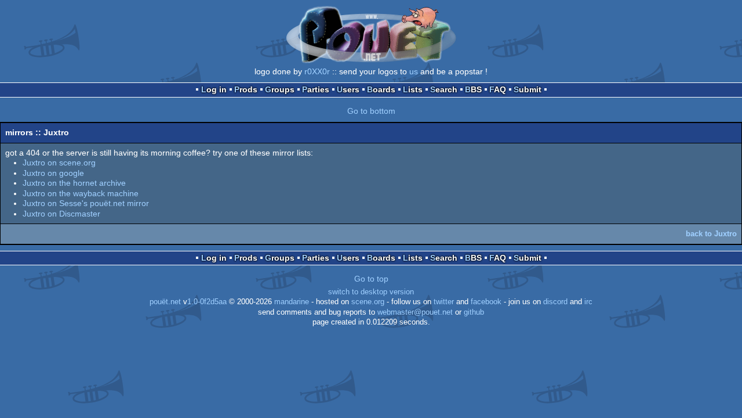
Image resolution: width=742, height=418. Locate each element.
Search (443, 89)
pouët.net (165, 302)
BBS (473, 89)
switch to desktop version (371, 292)
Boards (381, 89)
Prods (245, 89)
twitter (444, 302)
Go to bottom (371, 111)
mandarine (291, 302)
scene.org (367, 302)
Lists (413, 89)
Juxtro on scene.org (59, 162)
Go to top (371, 278)
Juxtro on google (53, 173)
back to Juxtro (711, 233)
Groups (279, 89)
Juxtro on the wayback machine (81, 193)
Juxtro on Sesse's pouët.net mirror (86, 203)
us (413, 71)
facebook (486, 302)
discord (555, 302)
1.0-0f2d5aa (207, 302)
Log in (214, 89)
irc (588, 302)
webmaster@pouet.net (415, 312)
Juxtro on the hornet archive (74, 183)
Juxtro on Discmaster (61, 213)
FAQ (497, 89)
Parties (315, 89)
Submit (527, 89)
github (474, 312)
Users (348, 89)
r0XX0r (317, 71)
